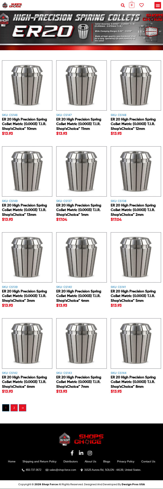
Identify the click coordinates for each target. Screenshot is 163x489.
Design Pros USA (133, 484)
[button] (123, 5)
